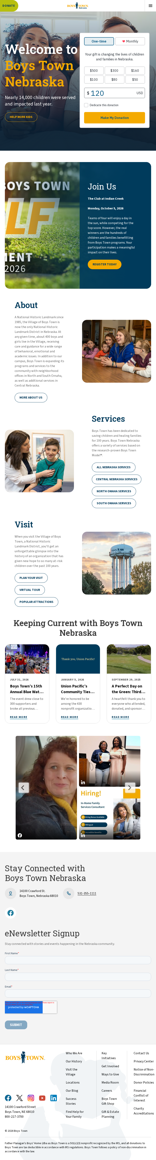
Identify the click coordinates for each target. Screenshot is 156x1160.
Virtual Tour (30, 590)
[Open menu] (150, 5)
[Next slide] (130, 788)
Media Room (110, 1082)
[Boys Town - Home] (31, 1057)
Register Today (105, 264)
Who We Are (74, 1053)
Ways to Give (110, 1074)
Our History (74, 1061)
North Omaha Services (114, 491)
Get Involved (110, 1066)
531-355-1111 (87, 893)
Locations (73, 1082)
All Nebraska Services (114, 467)
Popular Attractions (36, 602)
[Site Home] (78, 5)
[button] (46, 788)
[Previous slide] (24, 788)
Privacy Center (144, 1061)
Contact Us (141, 1053)
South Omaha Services (114, 503)
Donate (8, 6)
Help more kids (21, 117)
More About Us (31, 397)
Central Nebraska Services (117, 479)
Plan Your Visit (31, 578)
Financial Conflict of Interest (141, 1095)
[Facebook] (10, 913)
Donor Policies (144, 1082)
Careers (107, 1090)
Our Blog (72, 1090)
